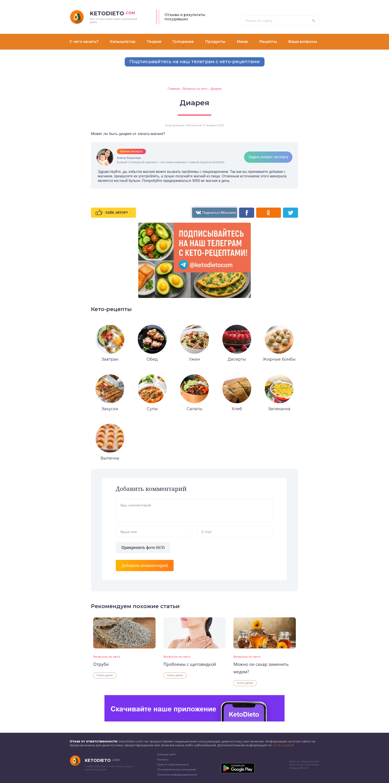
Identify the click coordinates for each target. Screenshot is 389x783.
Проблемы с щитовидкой (189, 664)
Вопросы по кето (106, 656)
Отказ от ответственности (173, 764)
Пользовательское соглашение (176, 769)
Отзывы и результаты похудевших (185, 17)
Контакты (163, 759)
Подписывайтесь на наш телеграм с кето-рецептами (194, 61)
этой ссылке (283, 745)
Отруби (101, 664)
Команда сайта (166, 754)
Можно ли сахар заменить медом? (261, 668)
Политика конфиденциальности (177, 774)
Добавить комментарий (144, 565)
